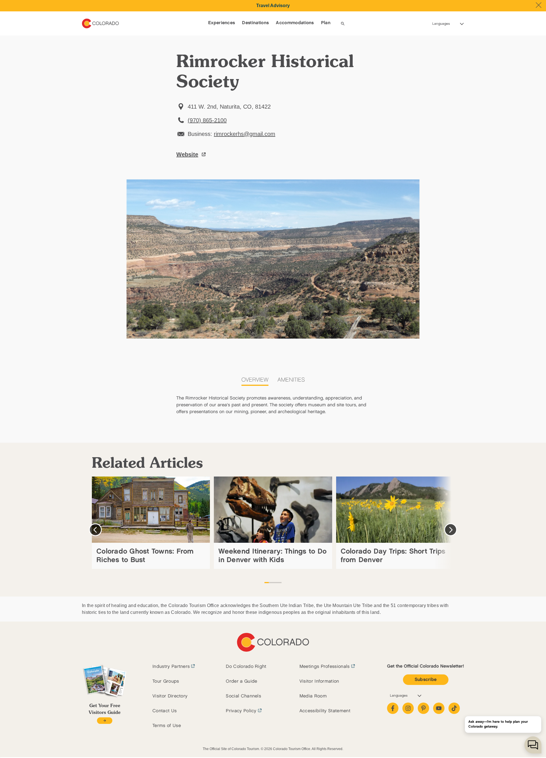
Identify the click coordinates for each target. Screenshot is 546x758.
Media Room (313, 696)
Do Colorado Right (246, 666)
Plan (325, 23)
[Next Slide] (450, 529)
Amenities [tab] (291, 379)
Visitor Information (319, 681)
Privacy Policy (241, 711)
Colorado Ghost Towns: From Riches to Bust (145, 555)
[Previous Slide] (95, 529)
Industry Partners (171, 666)
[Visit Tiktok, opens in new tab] (454, 708)
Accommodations (295, 23)
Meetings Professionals (324, 666)
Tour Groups (165, 681)
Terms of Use (166, 726)
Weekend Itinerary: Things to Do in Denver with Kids (272, 555)
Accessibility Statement (324, 711)
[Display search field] (342, 23)
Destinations (255, 23)
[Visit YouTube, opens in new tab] (438, 708)
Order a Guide (241, 681)
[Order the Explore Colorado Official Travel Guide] (104, 720)
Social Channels (243, 696)
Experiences (221, 23)
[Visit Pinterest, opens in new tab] (423, 708)
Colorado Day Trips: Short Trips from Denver (393, 555)
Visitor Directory (169, 696)
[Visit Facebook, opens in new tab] (392, 708)
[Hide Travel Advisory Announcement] (538, 5)
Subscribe (426, 680)
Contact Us (164, 711)
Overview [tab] (254, 379)
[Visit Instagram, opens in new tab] (408, 708)
